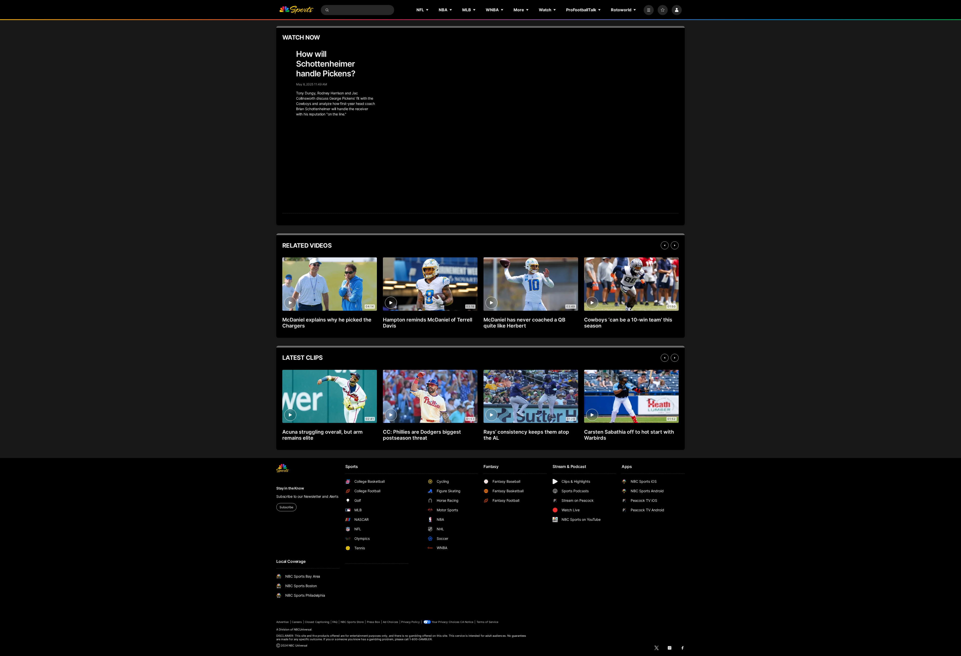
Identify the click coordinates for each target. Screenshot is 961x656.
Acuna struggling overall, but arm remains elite (322, 435)
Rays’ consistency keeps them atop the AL (526, 435)
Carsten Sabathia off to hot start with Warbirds (629, 435)
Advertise (282, 622)
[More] (649, 10)
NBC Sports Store (352, 622)
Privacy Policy (410, 622)
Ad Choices (390, 622)
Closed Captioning (317, 622)
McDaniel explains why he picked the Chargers (326, 323)
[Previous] (665, 245)
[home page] (296, 10)
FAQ (334, 622)
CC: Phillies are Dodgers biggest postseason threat (422, 435)
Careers (297, 622)
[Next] (675, 245)
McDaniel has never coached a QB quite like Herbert (524, 323)
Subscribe (286, 507)
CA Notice (466, 622)
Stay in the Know (290, 488)
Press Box (373, 622)
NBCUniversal (303, 629)
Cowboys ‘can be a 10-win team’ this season (628, 323)
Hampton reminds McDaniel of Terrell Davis (427, 323)
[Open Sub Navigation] (427, 10)
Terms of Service (487, 622)
